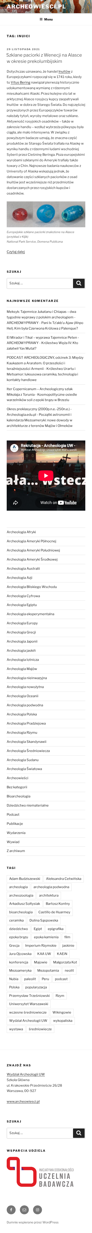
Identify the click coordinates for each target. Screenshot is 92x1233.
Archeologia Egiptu (22, 605)
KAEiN (62, 954)
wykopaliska (62, 1021)
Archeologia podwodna (25, 705)
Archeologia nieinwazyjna (27, 678)
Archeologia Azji (19, 578)
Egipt (38, 929)
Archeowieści (17, 778)
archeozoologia (21, 895)
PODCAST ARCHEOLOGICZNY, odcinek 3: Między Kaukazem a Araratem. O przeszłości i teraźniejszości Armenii (45, 363)
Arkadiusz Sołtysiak (24, 904)
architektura (49, 895)
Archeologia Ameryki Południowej (33, 550)
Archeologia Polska (22, 714)
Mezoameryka (20, 971)
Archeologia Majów (22, 669)
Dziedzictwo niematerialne (28, 805)
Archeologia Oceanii (22, 696)
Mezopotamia (48, 971)
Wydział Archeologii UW (28, 1021)
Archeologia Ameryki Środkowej (32, 559)
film (67, 937)
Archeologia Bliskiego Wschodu (32, 587)
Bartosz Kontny (58, 904)
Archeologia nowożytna (25, 687)
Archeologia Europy (22, 623)
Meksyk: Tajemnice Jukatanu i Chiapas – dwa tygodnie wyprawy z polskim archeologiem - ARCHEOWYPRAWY (41, 317)
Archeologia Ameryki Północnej (31, 541)
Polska (14, 987)
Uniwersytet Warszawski (28, 1004)
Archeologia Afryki (21, 532)
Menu (48, 19)
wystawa (16, 1029)
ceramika (16, 920)
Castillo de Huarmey (54, 912)
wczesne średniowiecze (28, 1012)
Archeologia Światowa (24, 769)
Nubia (13, 979)
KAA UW (44, 954)
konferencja (18, 962)
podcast (61, 979)
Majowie (40, 962)
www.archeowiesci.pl (23, 1102)
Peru (45, 979)
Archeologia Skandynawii (26, 742)
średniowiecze (40, 1029)
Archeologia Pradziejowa (26, 723)
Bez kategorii (17, 787)
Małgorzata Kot (65, 962)
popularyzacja (36, 987)
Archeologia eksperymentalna (30, 614)
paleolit (30, 979)
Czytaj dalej (16, 252)
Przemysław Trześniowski (29, 996)
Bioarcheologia (18, 796)
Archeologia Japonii (22, 641)
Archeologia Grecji (21, 632)
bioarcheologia (21, 912)
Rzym (60, 996)
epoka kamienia (46, 937)
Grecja (14, 946)
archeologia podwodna (51, 887)
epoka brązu (18, 937)
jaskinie (68, 946)
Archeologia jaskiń (21, 651)
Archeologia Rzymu (22, 733)
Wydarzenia (16, 833)
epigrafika (55, 929)
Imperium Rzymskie (40, 946)
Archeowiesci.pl (36, 6)
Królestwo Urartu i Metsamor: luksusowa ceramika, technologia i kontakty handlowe (42, 374)
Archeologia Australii (23, 569)
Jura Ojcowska (20, 954)
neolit (69, 971)
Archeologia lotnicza (23, 660)
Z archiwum (16, 851)
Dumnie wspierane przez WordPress (33, 1222)
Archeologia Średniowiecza (28, 751)
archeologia (18, 887)
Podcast (13, 815)
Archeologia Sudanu (23, 760)
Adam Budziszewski (24, 879)
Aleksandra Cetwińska (63, 879)
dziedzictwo (18, 929)
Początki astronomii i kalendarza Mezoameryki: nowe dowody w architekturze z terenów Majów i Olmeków (40, 420)
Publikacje (15, 824)
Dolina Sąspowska (43, 920)
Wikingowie (61, 1012)
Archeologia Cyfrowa (23, 596)
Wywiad (13, 842)
